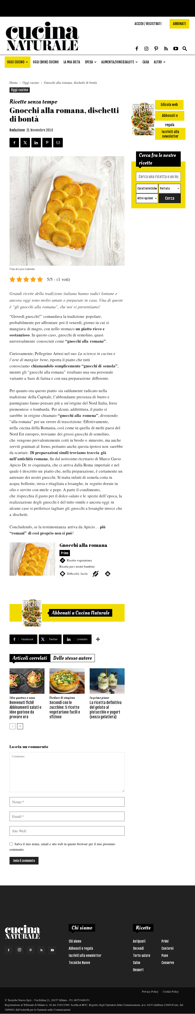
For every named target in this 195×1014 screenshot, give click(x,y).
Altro (158, 62)
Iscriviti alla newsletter (85, 956)
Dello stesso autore (72, 658)
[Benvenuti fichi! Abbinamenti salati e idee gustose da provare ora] (27, 681)
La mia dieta (71, 62)
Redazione (17, 130)
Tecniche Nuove (79, 963)
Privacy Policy (150, 991)
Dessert (138, 970)
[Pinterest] (156, 49)
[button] (184, 49)
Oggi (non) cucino (46, 62)
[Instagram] (146, 49)
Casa (145, 62)
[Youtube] (175, 49)
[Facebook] (136, 49)
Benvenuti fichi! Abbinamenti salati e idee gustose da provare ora (25, 709)
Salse (136, 963)
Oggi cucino (15, 62)
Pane (164, 956)
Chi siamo (75, 941)
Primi (164, 941)
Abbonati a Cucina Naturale (80, 612)
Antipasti (139, 941)
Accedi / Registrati (148, 24)
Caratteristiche (147, 188)
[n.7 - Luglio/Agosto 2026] (32, 612)
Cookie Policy (171, 991)
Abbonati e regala (81, 948)
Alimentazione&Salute (117, 62)
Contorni (167, 948)
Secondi (138, 948)
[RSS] (166, 49)
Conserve (167, 963)
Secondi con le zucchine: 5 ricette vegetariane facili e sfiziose (64, 709)
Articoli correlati (30, 658)
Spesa (89, 62)
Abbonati (179, 24)
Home (14, 82)
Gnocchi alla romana (67, 562)
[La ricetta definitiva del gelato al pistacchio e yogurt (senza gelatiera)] (107, 681)
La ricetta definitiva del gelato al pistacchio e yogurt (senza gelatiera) (106, 709)
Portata (165, 188)
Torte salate (141, 956)
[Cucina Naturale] (42, 52)
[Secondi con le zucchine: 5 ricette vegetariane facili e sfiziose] (66, 681)
